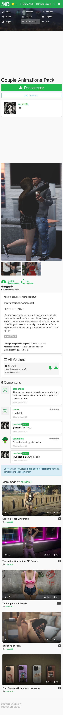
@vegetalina (19, 456)
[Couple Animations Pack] (31, 212)
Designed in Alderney (11, 703)
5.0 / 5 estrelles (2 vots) (10, 289)
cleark (16, 409)
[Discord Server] (20, 107)
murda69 (23, 104)
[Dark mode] (54, 4)
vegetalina (18, 438)
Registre (46, 468)
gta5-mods (18, 388)
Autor (25, 424)
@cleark (17, 427)
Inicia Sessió (33, 468)
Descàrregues (13, 283)
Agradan (30, 283)
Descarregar (33, 87)
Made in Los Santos (10, 706)
